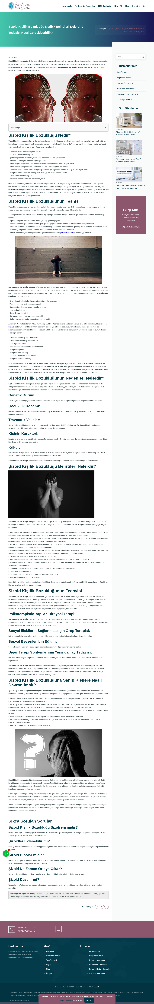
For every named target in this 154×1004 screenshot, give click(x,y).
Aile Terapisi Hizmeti (97, 973)
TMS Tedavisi (105, 6)
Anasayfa (67, 6)
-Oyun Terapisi (121, 72)
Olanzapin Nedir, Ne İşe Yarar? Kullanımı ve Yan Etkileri (128, 133)
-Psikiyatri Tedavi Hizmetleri (127, 94)
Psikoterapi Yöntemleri (98, 965)
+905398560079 (26, 930)
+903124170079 (26, 927)
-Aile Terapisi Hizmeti (124, 100)
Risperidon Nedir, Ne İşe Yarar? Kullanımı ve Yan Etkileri (128, 160)
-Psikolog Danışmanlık (125, 83)
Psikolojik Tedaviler (85, 6)
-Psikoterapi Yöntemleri (125, 89)
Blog (127, 6)
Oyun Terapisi (94, 951)
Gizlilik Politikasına (66, 1000)
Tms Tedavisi (51, 960)
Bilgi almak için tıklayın (131, 227)
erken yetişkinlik (52, 874)
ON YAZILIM (94, 987)
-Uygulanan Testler (123, 78)
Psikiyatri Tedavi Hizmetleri (99, 969)
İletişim (136, 6)
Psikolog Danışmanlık (97, 960)
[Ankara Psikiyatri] (19, 6)
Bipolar (63, 860)
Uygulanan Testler (96, 956)
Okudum (89, 1000)
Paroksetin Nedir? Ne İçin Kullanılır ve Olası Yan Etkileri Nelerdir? (131, 187)
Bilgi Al (118, 6)
